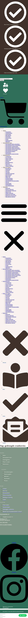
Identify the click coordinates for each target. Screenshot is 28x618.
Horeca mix (8, 192)
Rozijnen (7, 163)
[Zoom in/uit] (0, 616)
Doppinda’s (8, 152)
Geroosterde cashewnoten (11, 146)
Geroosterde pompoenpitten (12, 180)
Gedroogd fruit (6, 155)
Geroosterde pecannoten (11, 150)
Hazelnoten (8, 134)
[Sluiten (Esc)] (4, 616)
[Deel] (3, 616)
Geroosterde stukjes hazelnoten (13, 149)
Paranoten (7, 136)
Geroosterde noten (7, 143)
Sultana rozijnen (9, 166)
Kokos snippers (9, 158)
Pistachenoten (8, 140)
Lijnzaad (7, 172)
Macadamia (8, 135)
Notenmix (5, 187)
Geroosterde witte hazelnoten (12, 147)
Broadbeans (8, 168)
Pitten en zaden (7, 167)
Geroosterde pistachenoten (11, 154)
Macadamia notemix (10, 196)
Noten (4, 130)
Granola (7, 171)
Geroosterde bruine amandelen (12, 145)
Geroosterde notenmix (10, 190)
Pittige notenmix (9, 193)
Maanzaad (8, 176)
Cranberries (8, 156)
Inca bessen (8, 157)
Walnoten (7, 141)
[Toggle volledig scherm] (1, 616)
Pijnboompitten (9, 178)
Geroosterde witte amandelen (12, 144)
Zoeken (2, 80)
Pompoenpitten (9, 179)
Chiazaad (7, 169)
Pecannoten (8, 138)
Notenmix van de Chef (10, 195)
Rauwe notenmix (9, 189)
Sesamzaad (8, 183)
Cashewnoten (8, 133)
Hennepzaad (8, 174)
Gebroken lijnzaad (9, 173)
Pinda (6, 139)
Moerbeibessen (9, 162)
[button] (14, 227)
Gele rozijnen (8, 165)
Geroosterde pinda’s (10, 151)
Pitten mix (7, 177)
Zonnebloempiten (9, 185)
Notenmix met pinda (10, 194)
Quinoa (7, 182)
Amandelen (8, 131)
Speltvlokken (8, 184)
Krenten (7, 161)
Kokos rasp (8, 160)
